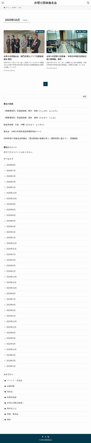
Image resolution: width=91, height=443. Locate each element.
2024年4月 (11, 260)
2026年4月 (11, 176)
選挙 (9, 420)
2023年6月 (11, 305)
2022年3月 (11, 344)
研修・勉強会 (12, 414)
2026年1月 (11, 187)
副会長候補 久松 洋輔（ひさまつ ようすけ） (24, 125)
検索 (84, 96)
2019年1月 (11, 366)
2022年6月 (11, 333)
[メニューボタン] (3, 3)
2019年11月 (11, 349)
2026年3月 (11, 182)
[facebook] (43, 437)
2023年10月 (12, 288)
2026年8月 (11, 165)
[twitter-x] (45, 437)
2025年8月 (11, 210)
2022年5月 (11, 338)
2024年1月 (11, 271)
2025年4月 (11, 227)
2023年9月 (11, 294)
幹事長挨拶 (11, 397)
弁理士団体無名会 (45, 2)
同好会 (10, 392)
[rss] (48, 437)
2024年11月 (11, 249)
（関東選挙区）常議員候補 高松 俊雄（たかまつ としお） (30, 118)
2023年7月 (11, 299)
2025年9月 (11, 204)
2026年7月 (11, 171)
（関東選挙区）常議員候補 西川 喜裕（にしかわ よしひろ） (31, 111)
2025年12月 (12, 193)
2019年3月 (11, 361)
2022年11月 (11, 327)
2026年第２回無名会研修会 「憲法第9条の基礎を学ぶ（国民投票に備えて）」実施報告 (41, 138)
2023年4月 (11, 310)
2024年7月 (11, 254)
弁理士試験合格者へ (15, 403)
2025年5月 (11, 221)
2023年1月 (11, 316)
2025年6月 (11, 215)
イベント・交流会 (14, 380)
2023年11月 (11, 282)
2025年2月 (11, 232)
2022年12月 (12, 321)
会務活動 (11, 386)
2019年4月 (11, 355)
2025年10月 (12, 199)
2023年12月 (12, 277)
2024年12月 (12, 243)
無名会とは (11, 408)
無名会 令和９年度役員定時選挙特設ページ (23, 131)
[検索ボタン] (88, 3)
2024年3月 (11, 266)
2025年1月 (11, 238)
